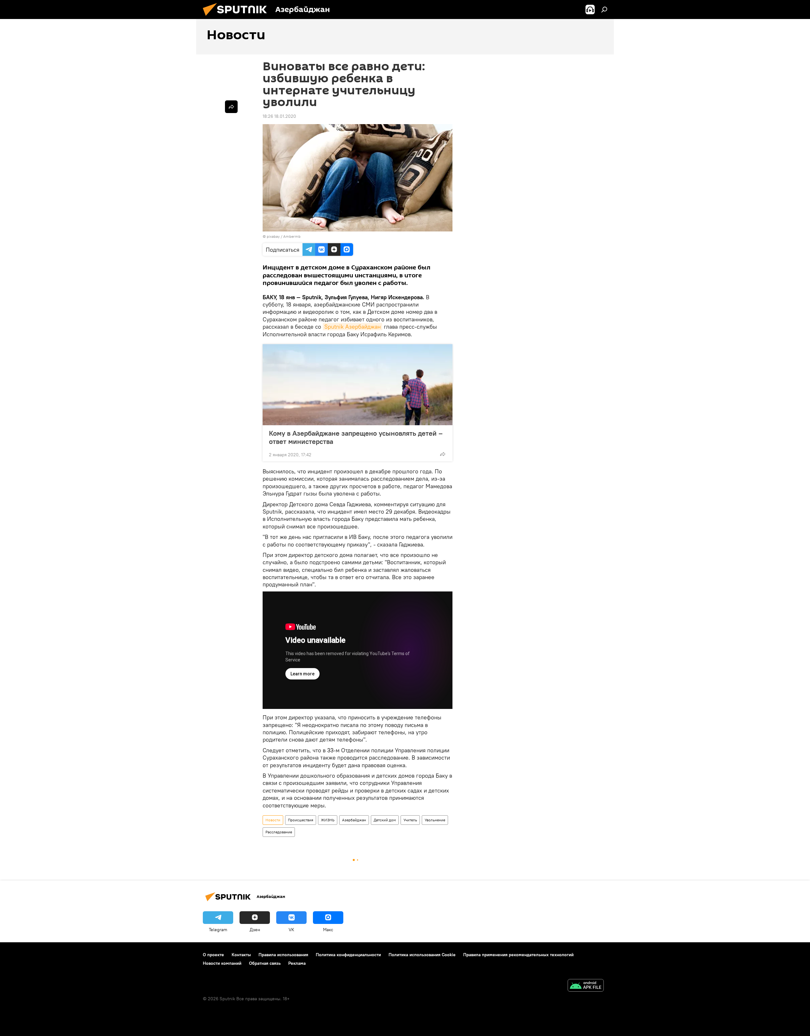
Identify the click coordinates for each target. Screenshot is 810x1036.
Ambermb (292, 236)
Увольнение (435, 820)
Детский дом (385, 820)
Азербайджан (354, 820)
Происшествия (300, 820)
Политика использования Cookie (422, 954)
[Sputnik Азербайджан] (237, 17)
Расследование (278, 832)
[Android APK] (585, 986)
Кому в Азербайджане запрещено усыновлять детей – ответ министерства (356, 437)
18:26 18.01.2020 (279, 116)
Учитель (410, 820)
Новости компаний (222, 963)
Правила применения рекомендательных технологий (518, 954)
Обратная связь (265, 963)
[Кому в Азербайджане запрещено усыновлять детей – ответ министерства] (357, 384)
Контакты (241, 954)
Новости (272, 820)
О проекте (213, 954)
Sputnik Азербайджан (352, 326)
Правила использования (283, 954)
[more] (442, 454)
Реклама (297, 963)
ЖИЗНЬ (327, 820)
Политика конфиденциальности (348, 954)
